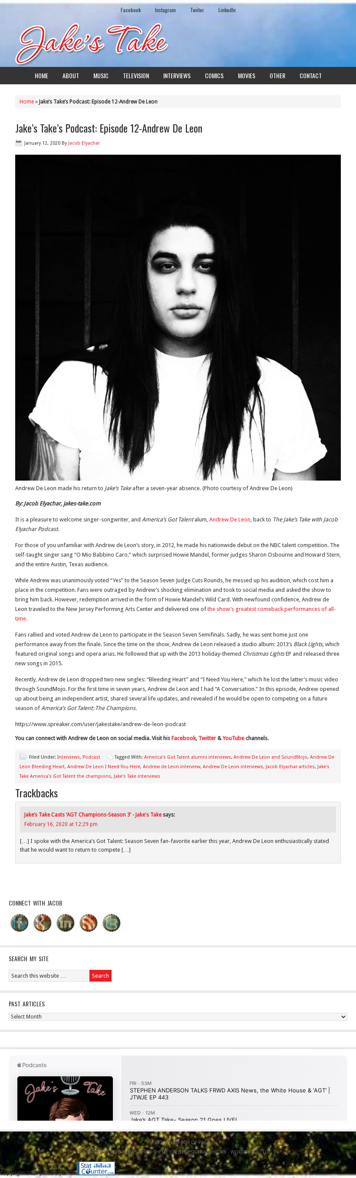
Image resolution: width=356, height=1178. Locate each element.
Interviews (177, 75)
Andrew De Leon (230, 519)
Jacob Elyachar (84, 143)
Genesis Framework (202, 1152)
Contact (311, 75)
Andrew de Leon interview (171, 767)
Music (101, 75)
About (71, 75)
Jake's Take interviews (137, 776)
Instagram (165, 9)
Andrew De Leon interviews (233, 767)
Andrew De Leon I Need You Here (103, 767)
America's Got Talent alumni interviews (187, 757)
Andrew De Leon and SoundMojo (270, 757)
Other (277, 75)
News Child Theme (146, 1152)
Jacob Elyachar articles (290, 767)
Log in (270, 1152)
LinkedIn (227, 9)
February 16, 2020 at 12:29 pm (61, 824)
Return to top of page (182, 1142)
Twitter (207, 738)
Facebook (131, 9)
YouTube (233, 738)
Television (136, 75)
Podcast (91, 757)
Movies (246, 75)
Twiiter (197, 9)
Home (41, 75)
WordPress (245, 1152)
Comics (214, 75)
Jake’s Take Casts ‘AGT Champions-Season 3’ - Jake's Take (93, 815)
